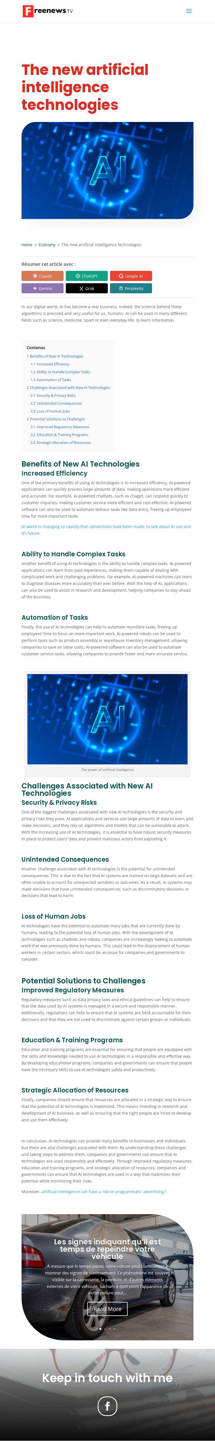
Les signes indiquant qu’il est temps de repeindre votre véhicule (107, 1249)
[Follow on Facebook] (107, 1406)
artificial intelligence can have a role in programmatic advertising (103, 1191)
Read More (107, 1309)
